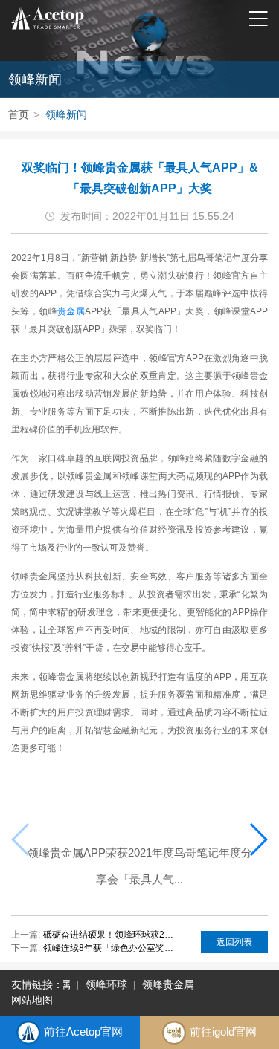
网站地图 (32, 1000)
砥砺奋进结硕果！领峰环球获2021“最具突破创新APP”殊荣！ (108, 934)
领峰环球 (105, 984)
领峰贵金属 (167, 984)
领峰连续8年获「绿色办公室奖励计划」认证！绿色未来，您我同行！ (108, 948)
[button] (258, 839)
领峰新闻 (66, 114)
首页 (18, 114)
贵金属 (71, 311)
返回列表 (234, 942)
